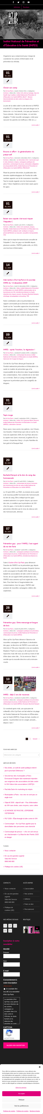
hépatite (5, 229)
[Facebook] (5, 926)
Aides (18, 288)
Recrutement (29, 909)
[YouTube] (5, 931)
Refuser (21, 1100)
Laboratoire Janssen (15, 424)
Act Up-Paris (9, 91)
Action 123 (20, 227)
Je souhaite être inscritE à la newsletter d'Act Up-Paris (11, 991)
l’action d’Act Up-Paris (17, 562)
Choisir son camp (10, 88)
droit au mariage (28, 93)
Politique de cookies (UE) (14, 867)
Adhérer (27, 899)
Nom (5, 961)
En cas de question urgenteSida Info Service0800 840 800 (14, 858)
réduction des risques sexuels (12, 294)
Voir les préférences (21, 1106)
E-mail (5, 971)
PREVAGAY (26, 168)
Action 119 (20, 420)
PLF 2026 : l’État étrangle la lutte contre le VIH (21, 818)
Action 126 (20, 93)
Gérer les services (21, 1087)
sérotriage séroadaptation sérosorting (14, 296)
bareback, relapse (13, 162)
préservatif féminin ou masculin (12, 233)
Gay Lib (36, 93)
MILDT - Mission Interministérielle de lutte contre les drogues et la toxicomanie (17, 99)
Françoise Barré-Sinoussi (31, 420)
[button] (40, 1067)
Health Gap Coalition (9, 95)
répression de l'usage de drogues (13, 359)
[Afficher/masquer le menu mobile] (38, 14)
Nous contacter (10, 851)
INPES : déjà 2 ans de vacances (16, 695)
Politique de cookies (9, 1111)
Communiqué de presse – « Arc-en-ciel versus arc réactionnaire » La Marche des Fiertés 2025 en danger (22, 834)
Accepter (21, 1094)
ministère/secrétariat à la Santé (25, 292)
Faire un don (28, 904)
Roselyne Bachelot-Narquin (30, 294)
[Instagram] (15, 926)
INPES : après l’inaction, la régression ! (19, 350)
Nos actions (28, 894)
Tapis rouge (8, 415)
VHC (4, 235)
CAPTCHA (7, 1027)
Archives (5, 93)
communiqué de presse (17, 164)
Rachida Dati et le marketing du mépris (19, 789)
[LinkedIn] (10, 931)
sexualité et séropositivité (30, 233)
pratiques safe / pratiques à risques (23, 231)
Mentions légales (35, 1111)
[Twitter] (10, 926)
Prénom (6, 952)
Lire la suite (35, 125)
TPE (27, 296)
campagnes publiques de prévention (28, 552)
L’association (29, 889)
